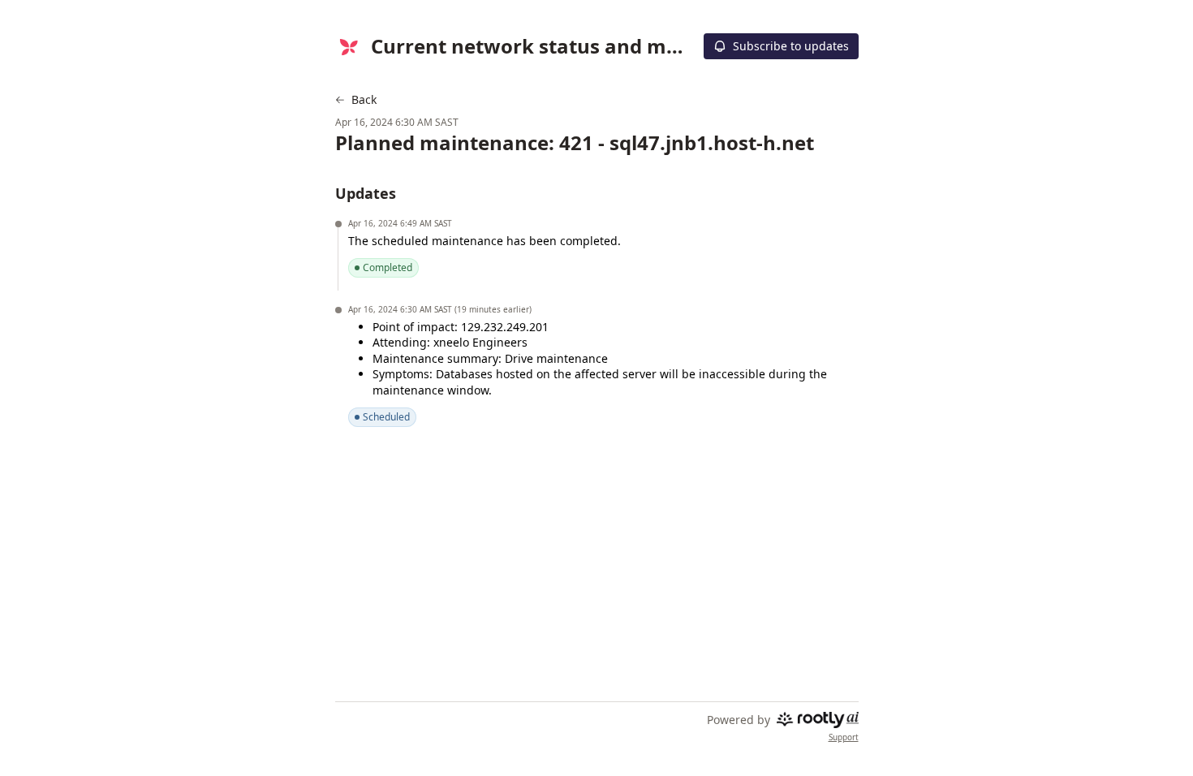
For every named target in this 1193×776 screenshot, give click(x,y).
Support (844, 737)
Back (364, 100)
